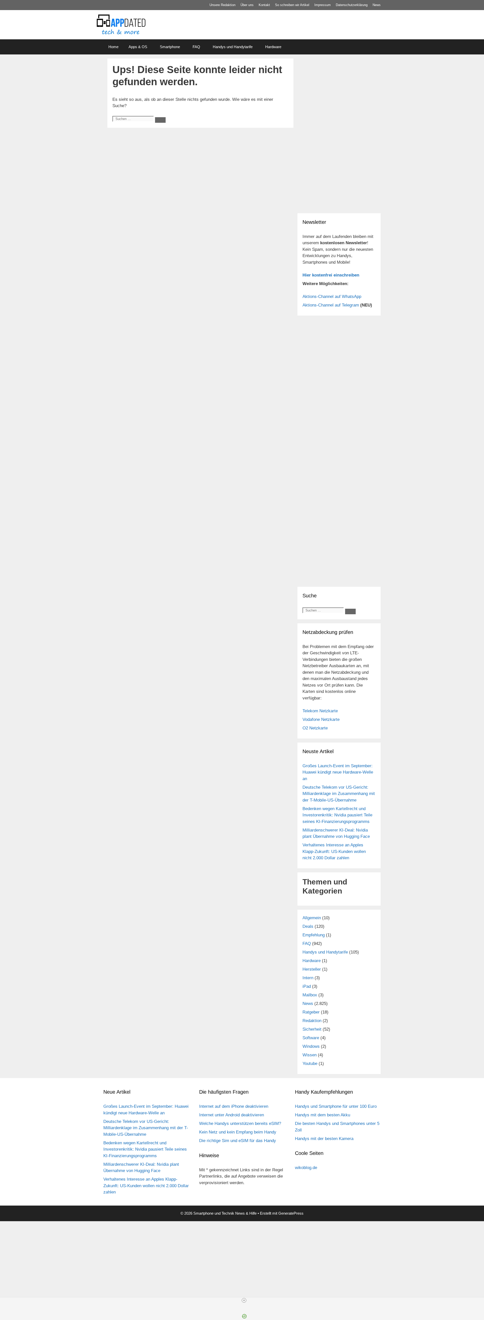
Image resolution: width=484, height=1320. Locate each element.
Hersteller (311, 969)
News (377, 5)
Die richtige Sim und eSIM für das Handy (237, 1140)
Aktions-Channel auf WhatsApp (331, 296)
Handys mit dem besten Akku (322, 1115)
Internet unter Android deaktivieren (231, 1115)
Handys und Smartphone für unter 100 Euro (336, 1106)
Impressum (322, 5)
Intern (307, 977)
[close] (244, 1300)
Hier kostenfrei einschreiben (330, 275)
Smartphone (170, 47)
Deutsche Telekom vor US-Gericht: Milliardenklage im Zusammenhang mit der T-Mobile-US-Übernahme (338, 794)
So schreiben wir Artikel (292, 5)
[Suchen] (160, 120)
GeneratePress (291, 1213)
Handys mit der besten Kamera (324, 1138)
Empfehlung (313, 935)
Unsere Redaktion (222, 5)
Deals (307, 926)
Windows (311, 1046)
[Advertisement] (242, 1252)
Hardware (273, 47)
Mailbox (309, 995)
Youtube (309, 1063)
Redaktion (311, 1020)
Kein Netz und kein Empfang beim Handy (237, 1132)
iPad (306, 986)
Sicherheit (311, 1029)
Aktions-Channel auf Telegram (330, 305)
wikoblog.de (306, 1167)
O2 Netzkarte (315, 728)
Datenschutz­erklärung (352, 5)
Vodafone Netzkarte (321, 719)
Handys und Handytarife (233, 47)
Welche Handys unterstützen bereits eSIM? (240, 1123)
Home (113, 47)
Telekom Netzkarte (320, 711)
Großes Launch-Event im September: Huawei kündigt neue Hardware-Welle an (337, 772)
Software (310, 1037)
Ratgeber (311, 1012)
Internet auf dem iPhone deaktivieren (233, 1106)
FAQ (196, 47)
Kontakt (264, 5)
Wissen (309, 1055)
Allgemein (311, 917)
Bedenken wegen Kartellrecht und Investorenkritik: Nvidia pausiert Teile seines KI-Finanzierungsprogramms (337, 815)
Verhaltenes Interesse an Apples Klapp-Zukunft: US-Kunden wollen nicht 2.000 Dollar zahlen (334, 851)
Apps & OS (138, 47)
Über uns (247, 5)
